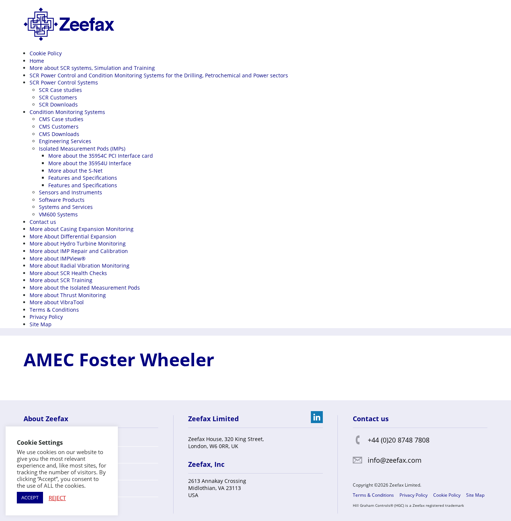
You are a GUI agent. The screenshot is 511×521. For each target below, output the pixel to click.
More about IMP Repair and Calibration (79, 251)
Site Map (41, 324)
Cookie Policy (46, 53)
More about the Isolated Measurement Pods (85, 287)
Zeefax (69, 24)
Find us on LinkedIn (317, 417)
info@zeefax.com (395, 460)
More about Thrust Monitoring (68, 295)
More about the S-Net (75, 170)
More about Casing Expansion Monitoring (82, 228)
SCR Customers (58, 97)
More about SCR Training (61, 280)
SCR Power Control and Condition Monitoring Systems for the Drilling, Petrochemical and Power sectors (159, 75)
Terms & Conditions (54, 309)
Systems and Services (66, 206)
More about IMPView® (58, 258)
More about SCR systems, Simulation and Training (92, 67)
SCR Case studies (60, 89)
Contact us (43, 221)
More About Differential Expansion (73, 236)
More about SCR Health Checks (68, 273)
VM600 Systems (58, 214)
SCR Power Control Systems (64, 82)
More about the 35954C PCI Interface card (100, 155)
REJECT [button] (57, 497)
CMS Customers (59, 126)
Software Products (62, 199)
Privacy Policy (46, 316)
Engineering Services (65, 141)
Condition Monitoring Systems (67, 111)
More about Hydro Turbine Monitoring (78, 243)
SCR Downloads (58, 104)
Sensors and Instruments (70, 192)
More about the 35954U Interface (89, 163)
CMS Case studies (61, 119)
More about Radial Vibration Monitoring (79, 265)
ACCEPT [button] (30, 497)
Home (37, 60)
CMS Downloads (59, 134)
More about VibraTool (57, 302)
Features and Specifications (82, 177)
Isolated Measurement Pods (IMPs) (82, 148)
